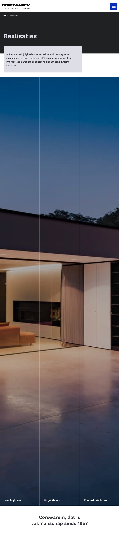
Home (5, 15)
